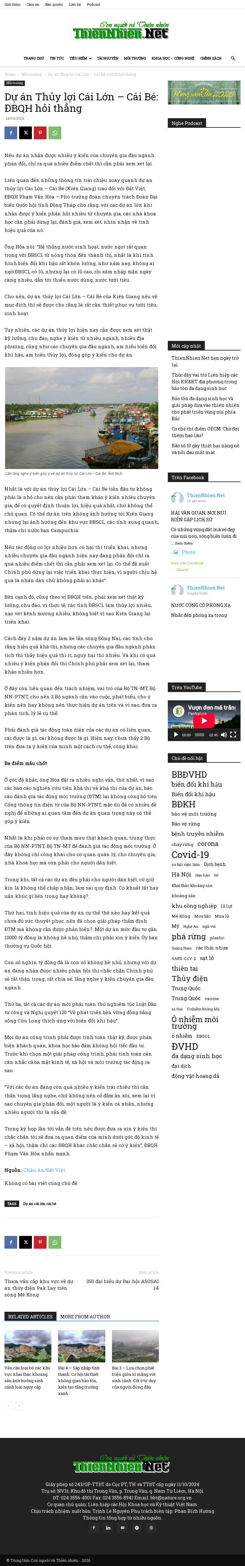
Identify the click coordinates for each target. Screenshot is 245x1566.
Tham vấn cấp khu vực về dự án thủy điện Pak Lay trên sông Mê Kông (38, 1288)
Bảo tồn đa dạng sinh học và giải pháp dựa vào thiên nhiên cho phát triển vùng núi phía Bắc (206, 408)
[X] (25, 132)
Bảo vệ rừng (186, 823)
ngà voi (208, 926)
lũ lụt (227, 906)
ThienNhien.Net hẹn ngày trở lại (205, 361)
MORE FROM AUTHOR (85, 1317)
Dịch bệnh (215, 864)
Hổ (216, 875)
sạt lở (207, 958)
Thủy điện (190, 978)
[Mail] (122, 1528)
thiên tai (185, 968)
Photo (188, 552)
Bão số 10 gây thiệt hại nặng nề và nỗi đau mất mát (205, 449)
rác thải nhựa (212, 948)
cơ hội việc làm (186, 864)
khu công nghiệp (194, 905)
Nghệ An (190, 926)
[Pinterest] (40, 132)
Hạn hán (203, 875)
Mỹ (175, 926)
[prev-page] (8, 1406)
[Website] (151, 1528)
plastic (217, 938)
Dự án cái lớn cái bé (39, 1203)
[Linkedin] (108, 1528)
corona (208, 843)
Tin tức (57, 58)
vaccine (212, 998)
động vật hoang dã (195, 1075)
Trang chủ (34, 58)
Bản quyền (54, 4)
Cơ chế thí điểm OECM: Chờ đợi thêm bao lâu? (205, 432)
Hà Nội (181, 874)
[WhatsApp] (54, 132)
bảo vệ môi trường (194, 814)
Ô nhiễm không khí (203, 1009)
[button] (233, 58)
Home (9, 74)
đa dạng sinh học (197, 1056)
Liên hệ (75, 4)
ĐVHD (185, 1046)
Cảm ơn (32, 4)
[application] (204, 720)
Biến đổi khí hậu (193, 794)
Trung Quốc (186, 988)
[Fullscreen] (233, 735)
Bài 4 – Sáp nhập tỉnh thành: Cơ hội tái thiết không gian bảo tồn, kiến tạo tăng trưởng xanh (79, 1380)
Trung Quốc (186, 998)
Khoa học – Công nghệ (173, 58)
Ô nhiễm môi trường (195, 1022)
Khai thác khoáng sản (192, 885)
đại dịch (181, 1066)
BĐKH (184, 804)
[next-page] (19, 1406)
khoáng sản (184, 895)
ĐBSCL (203, 1036)
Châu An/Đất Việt (44, 1170)
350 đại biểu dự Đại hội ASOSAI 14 (122, 1284)
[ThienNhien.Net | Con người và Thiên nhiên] (122, 30)
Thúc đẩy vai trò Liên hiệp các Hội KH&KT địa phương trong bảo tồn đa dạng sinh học (205, 381)
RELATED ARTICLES (30, 1317)
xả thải (177, 1009)
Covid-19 (190, 854)
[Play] (176, 735)
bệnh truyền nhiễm (198, 833)
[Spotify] (137, 1528)
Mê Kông (181, 916)
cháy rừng (182, 844)
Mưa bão (202, 916)
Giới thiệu (12, 4)
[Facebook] (10, 132)
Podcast (93, 4)
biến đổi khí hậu (197, 784)
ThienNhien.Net (206, 495)
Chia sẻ (182, 569)
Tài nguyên (107, 58)
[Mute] (224, 735)
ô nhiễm (182, 1035)
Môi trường (135, 58)
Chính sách (210, 58)
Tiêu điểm (78, 58)
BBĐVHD (189, 774)
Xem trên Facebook (187, 562)
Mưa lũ (222, 916)
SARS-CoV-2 (184, 958)
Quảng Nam (182, 948)
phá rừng (189, 936)
